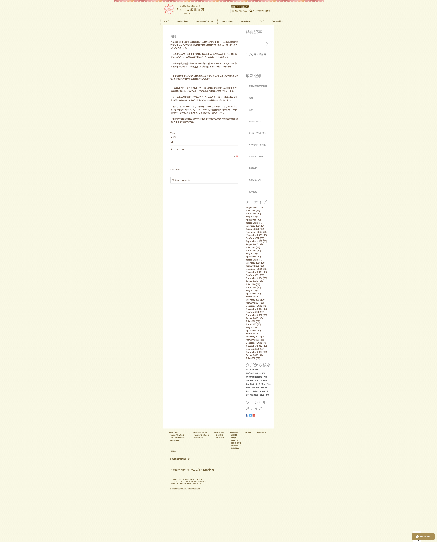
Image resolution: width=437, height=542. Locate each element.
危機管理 (264, 380)
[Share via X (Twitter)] (177, 149)
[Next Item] (267, 44)
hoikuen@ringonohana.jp (189, 483)
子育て (248, 387)
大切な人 (262, 384)
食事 (267, 395)
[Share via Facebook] (171, 149)
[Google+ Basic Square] (254, 415)
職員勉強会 (254, 395)
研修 (264, 391)
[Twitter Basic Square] (250, 415)
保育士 (257, 380)
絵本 (247, 395)
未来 (247, 391)
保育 (251, 380)
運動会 (262, 395)
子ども (173, 137)
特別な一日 (257, 391)
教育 (262, 387)
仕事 (247, 380)
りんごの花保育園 (252, 369)
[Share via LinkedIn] (183, 149)
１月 (171, 142)
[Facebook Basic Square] (247, 415)
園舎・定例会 (250, 384)
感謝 (257, 387)
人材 (265, 377)
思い (253, 387)
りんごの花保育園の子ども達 (255, 373)
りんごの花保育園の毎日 (254, 377)
